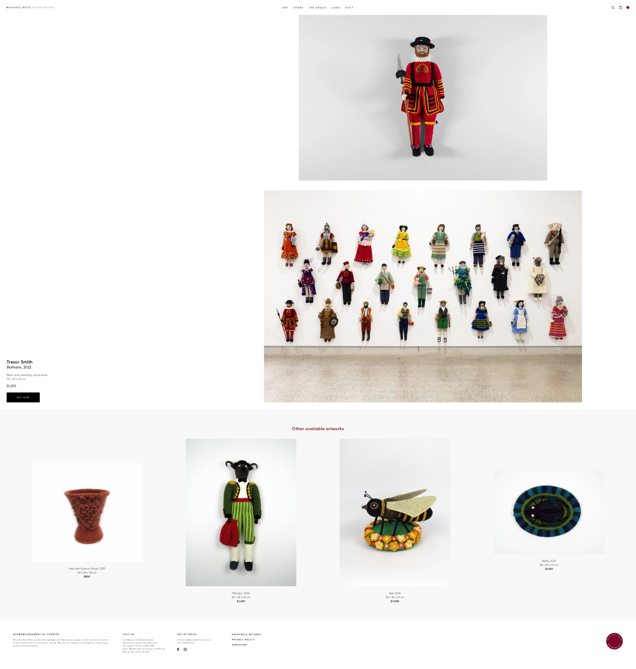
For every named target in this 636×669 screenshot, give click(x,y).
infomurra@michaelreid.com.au (194, 640)
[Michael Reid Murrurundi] (100, 7)
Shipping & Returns (246, 634)
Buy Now (23, 397)
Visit (349, 7)
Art (285, 7)
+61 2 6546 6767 (186, 643)
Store (298, 7)
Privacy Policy (243, 639)
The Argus (318, 7)
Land (336, 7)
